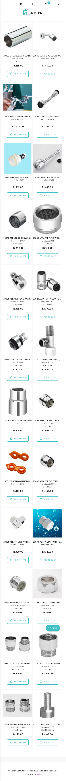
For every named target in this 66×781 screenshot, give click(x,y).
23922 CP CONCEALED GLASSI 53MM (20, 56)
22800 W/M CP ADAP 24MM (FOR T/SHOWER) (25, 724)
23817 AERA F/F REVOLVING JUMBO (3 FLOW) (24, 177)
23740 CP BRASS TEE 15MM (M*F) (48, 360)
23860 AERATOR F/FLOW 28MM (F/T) (20, 238)
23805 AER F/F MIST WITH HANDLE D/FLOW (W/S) (26, 542)
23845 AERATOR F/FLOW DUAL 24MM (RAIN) (24, 603)
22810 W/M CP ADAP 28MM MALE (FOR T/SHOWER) (27, 663)
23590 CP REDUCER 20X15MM (18, 420)
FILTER (54, 628)
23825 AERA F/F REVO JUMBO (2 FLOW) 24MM (25, 299)
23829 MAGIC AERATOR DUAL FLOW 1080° (23, 117)
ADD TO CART (20, 74)
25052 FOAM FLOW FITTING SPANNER (21, 481)
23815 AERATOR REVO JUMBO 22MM (20, 360)
